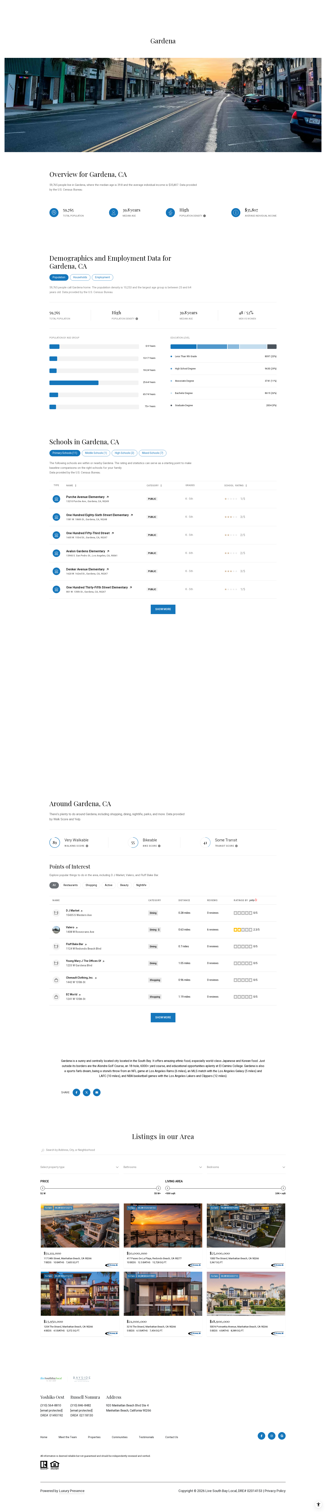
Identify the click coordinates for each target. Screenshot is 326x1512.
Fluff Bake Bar (74, 944)
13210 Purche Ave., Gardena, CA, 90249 (87, 501)
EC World (71, 995)
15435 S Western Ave (79, 915)
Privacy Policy (275, 1491)
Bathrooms (130, 1167)
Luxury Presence (72, 1491)
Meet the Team (68, 1437)
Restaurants (72, 885)
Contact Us (171, 1437)
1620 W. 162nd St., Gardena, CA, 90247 (87, 573)
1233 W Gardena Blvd (79, 965)
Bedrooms (213, 1167)
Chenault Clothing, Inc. (79, 978)
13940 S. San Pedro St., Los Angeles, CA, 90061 (92, 555)
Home (43, 1437)
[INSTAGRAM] (271, 1436)
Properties (94, 1437)
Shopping (93, 885)
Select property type (52, 1167)
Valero (70, 927)
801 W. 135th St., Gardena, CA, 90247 (86, 592)
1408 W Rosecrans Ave (80, 932)
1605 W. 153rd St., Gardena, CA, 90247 (86, 537)
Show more (163, 1017)
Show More (163, 609)
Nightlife (143, 885)
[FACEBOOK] (261, 1436)
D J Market (72, 911)
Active (110, 885)
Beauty (126, 885)
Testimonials (146, 1437)
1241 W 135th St (75, 999)
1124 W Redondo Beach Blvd (83, 949)
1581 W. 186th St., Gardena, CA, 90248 (86, 519)
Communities (120, 1437)
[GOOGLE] (282, 1436)
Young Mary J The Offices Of (83, 961)
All (56, 885)
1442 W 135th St (75, 982)
